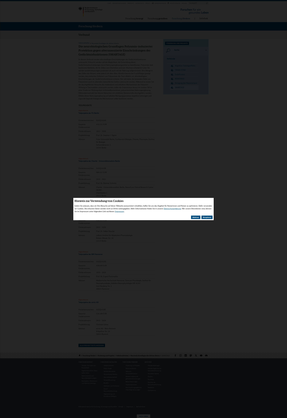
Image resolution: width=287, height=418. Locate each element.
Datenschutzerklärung (172, 208)
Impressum (119, 211)
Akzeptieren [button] (207, 217)
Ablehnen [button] (195, 217)
